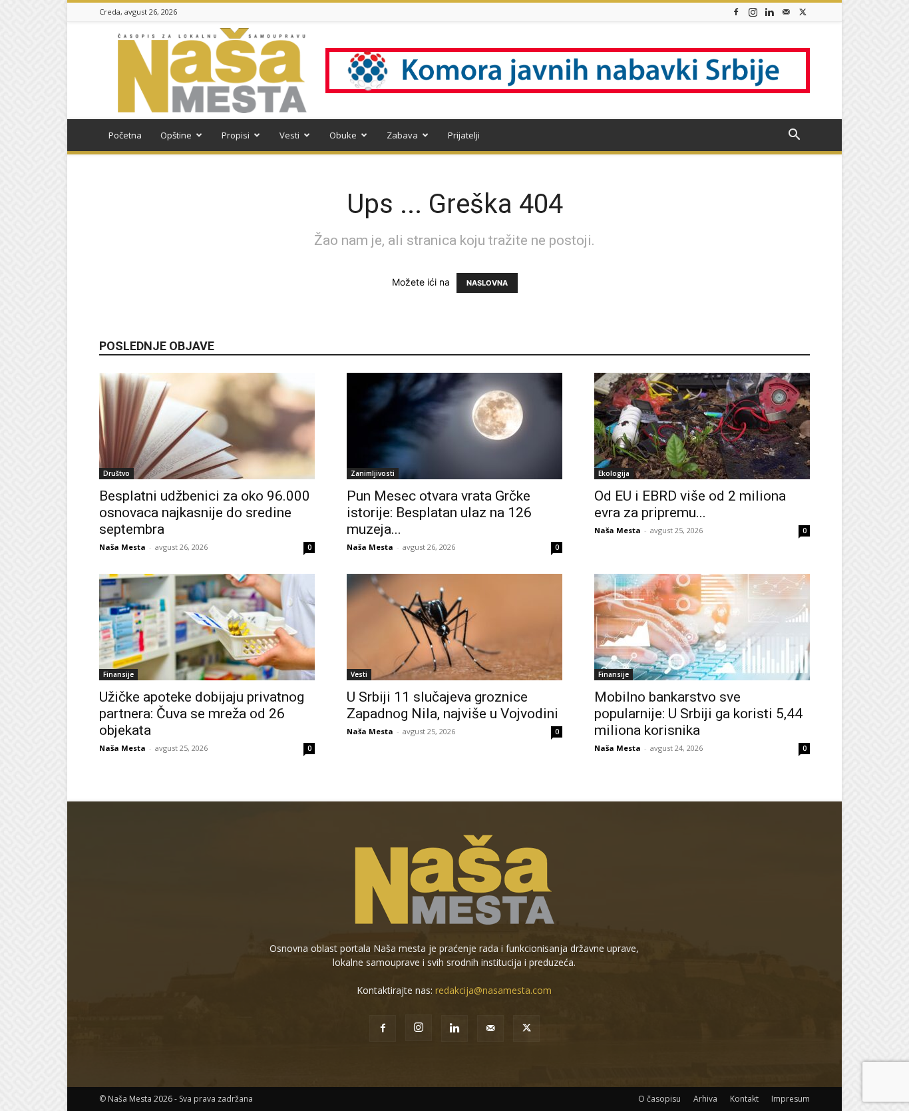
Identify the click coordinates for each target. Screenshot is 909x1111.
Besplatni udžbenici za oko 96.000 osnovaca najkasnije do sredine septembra (204, 512)
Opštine (176, 135)
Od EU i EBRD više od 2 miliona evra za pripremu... (690, 504)
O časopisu (659, 1098)
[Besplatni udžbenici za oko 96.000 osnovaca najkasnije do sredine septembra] (207, 426)
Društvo (116, 473)
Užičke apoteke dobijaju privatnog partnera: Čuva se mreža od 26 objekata (201, 713)
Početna (125, 135)
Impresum (790, 1098)
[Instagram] (752, 12)
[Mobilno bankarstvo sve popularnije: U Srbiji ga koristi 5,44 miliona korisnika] (702, 627)
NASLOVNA (487, 283)
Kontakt (744, 1098)
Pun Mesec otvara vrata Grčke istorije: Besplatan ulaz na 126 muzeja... (439, 512)
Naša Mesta (122, 547)
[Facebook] (736, 12)
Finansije (118, 674)
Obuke (343, 135)
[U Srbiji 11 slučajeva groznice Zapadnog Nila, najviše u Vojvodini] (454, 627)
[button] (794, 136)
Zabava (402, 135)
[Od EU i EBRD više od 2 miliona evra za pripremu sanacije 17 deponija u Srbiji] (702, 426)
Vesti (289, 135)
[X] (802, 12)
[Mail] (786, 12)
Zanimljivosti (373, 473)
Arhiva (705, 1098)
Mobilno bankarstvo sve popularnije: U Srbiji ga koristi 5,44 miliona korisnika (698, 713)
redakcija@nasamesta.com (493, 990)
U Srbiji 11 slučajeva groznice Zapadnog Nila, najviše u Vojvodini (452, 705)
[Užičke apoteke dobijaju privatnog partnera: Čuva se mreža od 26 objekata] (207, 627)
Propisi (236, 135)
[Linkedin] (769, 12)
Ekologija (614, 473)
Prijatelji (464, 135)
